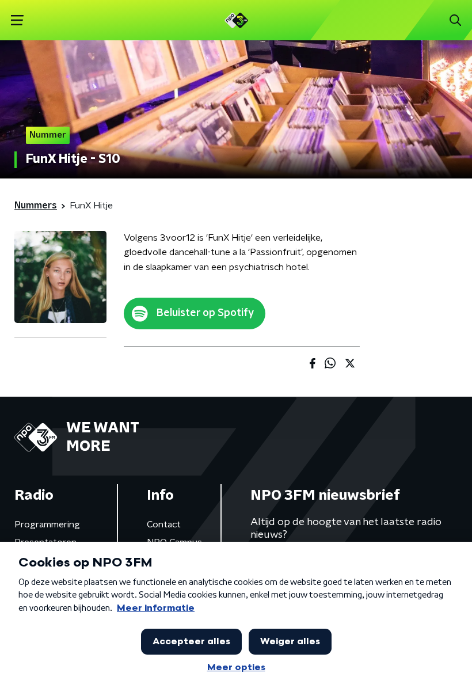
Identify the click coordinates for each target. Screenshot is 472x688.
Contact (164, 524)
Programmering (47, 524)
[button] (17, 20)
